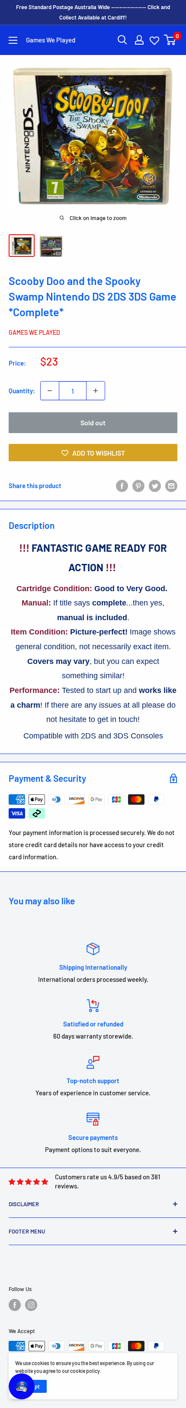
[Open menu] (13, 40)
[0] (170, 40)
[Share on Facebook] (122, 485)
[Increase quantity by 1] (96, 391)
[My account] (139, 40)
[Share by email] (171, 485)
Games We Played (34, 332)
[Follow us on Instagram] (31, 1305)
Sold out (93, 422)
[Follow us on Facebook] (15, 1305)
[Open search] (122, 40)
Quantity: (22, 391)
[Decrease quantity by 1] (50, 391)
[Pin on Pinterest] (138, 485)
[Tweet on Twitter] (155, 485)
